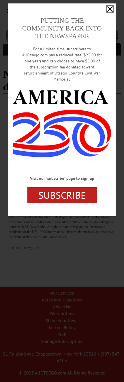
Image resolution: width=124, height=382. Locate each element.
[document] (62, 191)
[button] (110, 9)
